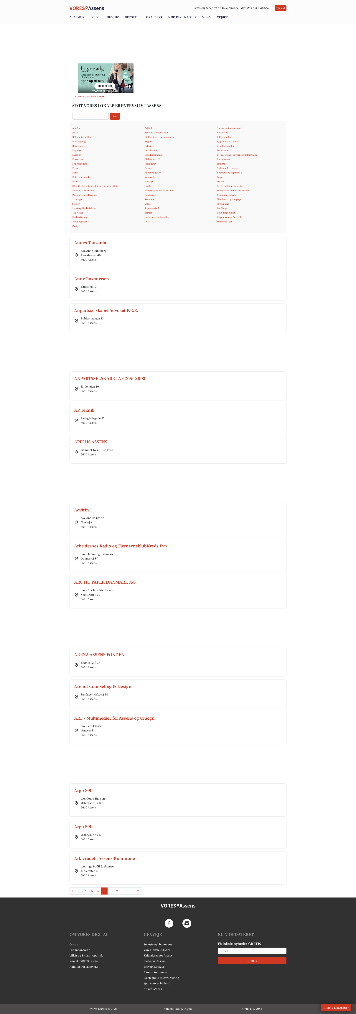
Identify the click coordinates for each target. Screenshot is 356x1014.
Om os (74, 944)
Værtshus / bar (224, 221)
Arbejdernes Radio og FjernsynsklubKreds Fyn (120, 546)
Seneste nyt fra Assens (158, 944)
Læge (219, 177)
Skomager (77, 199)
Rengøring (150, 194)
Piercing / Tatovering (83, 190)
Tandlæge (222, 208)
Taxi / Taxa (77, 212)
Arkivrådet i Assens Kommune (104, 858)
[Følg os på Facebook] (169, 923)
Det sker (132, 17)
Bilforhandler (224, 137)
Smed (148, 203)
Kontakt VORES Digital (84, 961)
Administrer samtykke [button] (84, 967)
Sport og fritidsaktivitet (84, 208)
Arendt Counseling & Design (102, 686)
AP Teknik (84, 410)
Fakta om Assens (154, 961)
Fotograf (221, 163)
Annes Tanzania (90, 243)
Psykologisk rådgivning (84, 194)
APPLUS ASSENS (90, 442)
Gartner (149, 168)
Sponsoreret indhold (157, 983)
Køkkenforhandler (82, 177)
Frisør (75, 168)
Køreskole (150, 177)
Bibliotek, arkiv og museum (159, 137)
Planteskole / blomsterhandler (233, 190)
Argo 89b (83, 790)
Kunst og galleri (153, 172)
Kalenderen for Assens (158, 955)
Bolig (94, 17)
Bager (75, 132)
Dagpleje (77, 150)
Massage (149, 181)
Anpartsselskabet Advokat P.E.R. (106, 310)
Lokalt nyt (153, 17)
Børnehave (78, 146)
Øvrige (75, 226)
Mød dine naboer (182, 17)
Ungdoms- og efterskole (229, 217)
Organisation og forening (230, 186)
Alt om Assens (153, 989)
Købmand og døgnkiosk (229, 172)
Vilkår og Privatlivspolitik (86, 955)
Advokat (76, 128)
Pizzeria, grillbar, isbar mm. (159, 190)
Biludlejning (79, 141)
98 (138, 891)
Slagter (76, 203)
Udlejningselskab (226, 212)
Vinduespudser (80, 221)
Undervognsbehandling (157, 217)
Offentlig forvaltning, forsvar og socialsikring (96, 186)
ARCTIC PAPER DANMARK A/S (105, 582)
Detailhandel (151, 150)
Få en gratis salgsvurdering (161, 978)
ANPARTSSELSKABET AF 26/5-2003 (109, 378)
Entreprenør (223, 159)
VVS (147, 221)
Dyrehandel (223, 150)
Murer (220, 181)
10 (124, 891)
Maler (75, 181)
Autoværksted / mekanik (230, 128)
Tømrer (148, 212)
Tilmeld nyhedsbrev (336, 1008)
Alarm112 (77, 17)
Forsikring (150, 163)
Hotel (75, 172)
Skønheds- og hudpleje (229, 199)
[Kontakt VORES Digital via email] (186, 923)
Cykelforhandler (225, 146)
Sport (206, 17)
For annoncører (80, 950)
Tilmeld (280, 8)
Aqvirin (81, 510)
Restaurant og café (226, 194)
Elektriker (77, 159)
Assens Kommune (155, 972)
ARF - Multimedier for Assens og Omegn (114, 718)
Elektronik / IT (152, 159)
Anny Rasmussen (91, 279)
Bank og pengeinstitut (156, 132)
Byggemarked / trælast (228, 141)
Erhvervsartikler (154, 967)
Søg (115, 116)
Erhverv (112, 17)
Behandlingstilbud (82, 137)
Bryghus (149, 141)
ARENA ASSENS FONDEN (99, 655)
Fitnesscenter (79, 163)
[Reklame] (106, 78)
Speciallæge (223, 203)
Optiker (149, 186)
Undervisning (79, 217)
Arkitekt (149, 128)
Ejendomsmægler (154, 154)
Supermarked (152, 208)
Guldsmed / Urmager (228, 168)
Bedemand (222, 132)
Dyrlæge (76, 154)
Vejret (222, 17)
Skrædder (150, 199)
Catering (149, 146)
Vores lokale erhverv (157, 950)
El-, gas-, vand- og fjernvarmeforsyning (237, 154)
